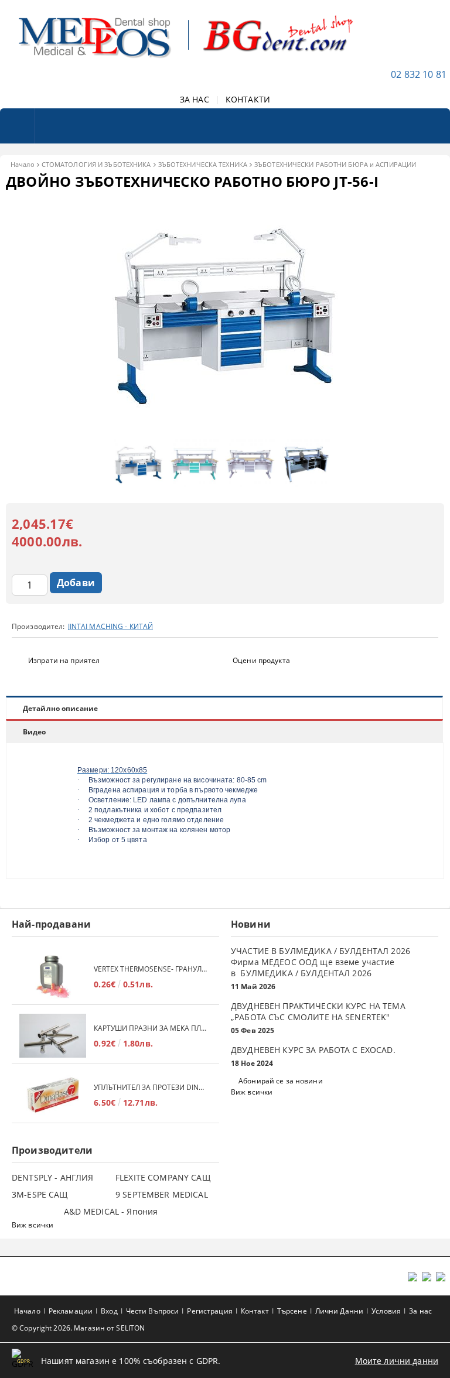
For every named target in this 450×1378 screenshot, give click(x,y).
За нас (420, 1311)
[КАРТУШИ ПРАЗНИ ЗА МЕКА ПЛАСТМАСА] (53, 1036)
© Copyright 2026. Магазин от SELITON (78, 1328)
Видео (34, 732)
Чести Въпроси (152, 1311)
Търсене (292, 1311)
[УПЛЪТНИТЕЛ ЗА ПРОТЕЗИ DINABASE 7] (53, 1095)
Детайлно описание (60, 708)
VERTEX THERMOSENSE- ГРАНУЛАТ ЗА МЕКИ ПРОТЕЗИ (150, 969)
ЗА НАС (194, 99)
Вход (109, 1311)
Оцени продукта (261, 660)
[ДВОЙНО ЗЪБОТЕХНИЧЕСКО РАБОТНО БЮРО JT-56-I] (225, 427)
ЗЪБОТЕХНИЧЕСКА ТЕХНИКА (202, 164)
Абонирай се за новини (280, 1081)
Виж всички (251, 1092)
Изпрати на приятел (64, 660)
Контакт (255, 1311)
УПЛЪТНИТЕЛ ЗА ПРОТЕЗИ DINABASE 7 (150, 1087)
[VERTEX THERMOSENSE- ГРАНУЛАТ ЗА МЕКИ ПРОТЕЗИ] (53, 977)
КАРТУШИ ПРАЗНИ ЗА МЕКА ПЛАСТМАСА (150, 1028)
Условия (386, 1311)
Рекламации (71, 1311)
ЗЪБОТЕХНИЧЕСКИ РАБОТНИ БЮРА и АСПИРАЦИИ (335, 164)
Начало (23, 164)
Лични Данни (339, 1311)
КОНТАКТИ (248, 99)
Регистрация (209, 1311)
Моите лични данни (396, 1360)
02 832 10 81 (418, 74)
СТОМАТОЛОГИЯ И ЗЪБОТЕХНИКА (96, 164)
